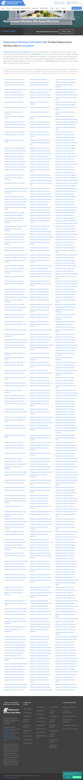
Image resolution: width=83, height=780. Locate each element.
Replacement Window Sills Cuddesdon (66, 186)
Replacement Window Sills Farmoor (14, 159)
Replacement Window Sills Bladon (14, 215)
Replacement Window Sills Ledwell (65, 377)
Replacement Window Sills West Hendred (16, 664)
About (8, 8)
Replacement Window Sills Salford (14, 281)
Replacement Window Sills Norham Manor (42, 373)
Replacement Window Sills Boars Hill (40, 226)
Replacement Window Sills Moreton (40, 82)
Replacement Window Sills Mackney (14, 294)
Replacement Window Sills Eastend (65, 145)
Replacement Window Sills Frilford (65, 442)
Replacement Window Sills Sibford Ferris (41, 271)
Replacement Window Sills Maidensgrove (41, 519)
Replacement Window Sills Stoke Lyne (15, 556)
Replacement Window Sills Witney (39, 292)
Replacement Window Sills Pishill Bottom (67, 458)
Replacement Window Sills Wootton (40, 461)
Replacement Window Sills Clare (39, 132)
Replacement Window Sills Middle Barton (67, 637)
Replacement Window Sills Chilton (65, 289)
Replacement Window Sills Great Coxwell (16, 342)
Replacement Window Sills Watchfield (15, 480)
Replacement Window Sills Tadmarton (41, 127)
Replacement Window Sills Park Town (66, 390)
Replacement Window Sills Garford (40, 514)
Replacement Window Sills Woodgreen (15, 234)
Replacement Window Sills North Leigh (41, 553)
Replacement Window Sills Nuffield (40, 289)
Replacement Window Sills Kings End (65, 490)
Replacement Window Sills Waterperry (66, 653)
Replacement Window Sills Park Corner (66, 664)
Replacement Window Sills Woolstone (66, 221)
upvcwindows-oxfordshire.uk (70, 729)
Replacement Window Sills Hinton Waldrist (42, 345)
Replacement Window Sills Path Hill (40, 307)
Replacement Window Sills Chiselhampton (16, 188)
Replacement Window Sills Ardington (15, 127)
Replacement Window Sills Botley (65, 199)
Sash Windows (28, 712)
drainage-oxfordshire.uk (69, 707)
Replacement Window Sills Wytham (14, 409)
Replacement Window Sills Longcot (65, 534)
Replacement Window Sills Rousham (15, 250)
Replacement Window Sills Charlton (40, 561)
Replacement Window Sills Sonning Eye (15, 428)
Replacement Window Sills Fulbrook (40, 122)
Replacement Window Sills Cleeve (65, 159)
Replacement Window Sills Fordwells (15, 132)
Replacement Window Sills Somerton (66, 453)
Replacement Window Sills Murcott (14, 102)
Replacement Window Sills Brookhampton (42, 592)
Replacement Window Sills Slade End (15, 122)
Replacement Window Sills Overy (64, 592)
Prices (52, 8)
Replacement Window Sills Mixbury (65, 194)
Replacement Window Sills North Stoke (66, 477)
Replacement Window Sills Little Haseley (66, 234)
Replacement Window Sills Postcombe (66, 448)
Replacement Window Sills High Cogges (66, 498)
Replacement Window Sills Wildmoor (65, 603)
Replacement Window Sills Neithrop (14, 677)
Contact (63, 8)
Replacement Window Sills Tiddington (15, 674)
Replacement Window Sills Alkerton (65, 204)
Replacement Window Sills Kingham (65, 134)
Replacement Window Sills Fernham (65, 595)
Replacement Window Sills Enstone (14, 553)
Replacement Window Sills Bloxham (40, 334)
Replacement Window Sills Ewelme (40, 167)
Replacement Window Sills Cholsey (14, 276)
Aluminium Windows (52, 711)
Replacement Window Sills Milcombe (65, 406)
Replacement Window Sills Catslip (65, 521)
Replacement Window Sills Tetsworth (66, 629)
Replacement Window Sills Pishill (39, 501)
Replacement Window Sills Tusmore (40, 395)
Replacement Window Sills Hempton (14, 218)
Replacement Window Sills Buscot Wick (66, 639)
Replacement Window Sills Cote (64, 132)
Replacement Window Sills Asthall (39, 92)
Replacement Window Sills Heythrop (14, 175)
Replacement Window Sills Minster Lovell (16, 255)
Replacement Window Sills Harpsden (65, 263)
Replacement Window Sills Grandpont (15, 82)
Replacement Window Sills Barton (39, 495)
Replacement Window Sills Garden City (15, 495)
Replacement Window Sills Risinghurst (66, 445)
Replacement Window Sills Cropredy (65, 229)
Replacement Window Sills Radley (39, 545)
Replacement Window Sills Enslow (65, 621)
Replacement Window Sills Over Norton (66, 207)
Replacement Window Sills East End (65, 412)
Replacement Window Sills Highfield (65, 82)
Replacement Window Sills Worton (65, 539)
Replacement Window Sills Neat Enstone (66, 348)
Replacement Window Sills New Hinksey (66, 102)
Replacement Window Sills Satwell (65, 202)
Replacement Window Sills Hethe (64, 257)
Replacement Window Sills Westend (40, 550)
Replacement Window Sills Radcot (14, 97)
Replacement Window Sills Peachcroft (41, 215)
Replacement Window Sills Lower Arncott (42, 524)
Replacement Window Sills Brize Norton (66, 156)
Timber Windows (28, 709)
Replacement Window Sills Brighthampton (67, 122)
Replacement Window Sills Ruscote (65, 242)
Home (3, 8)
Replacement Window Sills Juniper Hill (66, 684)
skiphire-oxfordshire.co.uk (70, 716)
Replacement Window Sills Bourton (65, 297)
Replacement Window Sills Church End (15, 324)
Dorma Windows (41, 721)
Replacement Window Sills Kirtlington (15, 148)
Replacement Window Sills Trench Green (41, 531)
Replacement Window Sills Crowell (14, 317)
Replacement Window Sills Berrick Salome (16, 412)
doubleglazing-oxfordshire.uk (70, 725)
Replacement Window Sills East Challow (41, 330)
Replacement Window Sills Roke (39, 370)
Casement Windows (52, 720)
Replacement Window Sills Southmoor (15, 289)
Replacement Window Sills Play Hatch (40, 627)
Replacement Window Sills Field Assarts (41, 97)
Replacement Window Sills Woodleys (15, 487)
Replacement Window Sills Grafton (65, 414)
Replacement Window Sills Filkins (39, 464)
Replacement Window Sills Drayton (40, 401)
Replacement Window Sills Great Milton (15, 348)
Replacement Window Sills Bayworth (65, 624)
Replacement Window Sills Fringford (65, 327)
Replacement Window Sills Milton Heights (16, 684)
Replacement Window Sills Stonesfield (66, 143)
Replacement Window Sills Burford (40, 609)
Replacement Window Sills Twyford (14, 247)
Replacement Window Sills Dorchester (66, 362)
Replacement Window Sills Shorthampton (67, 183)
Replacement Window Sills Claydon (40, 294)
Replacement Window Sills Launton (40, 548)
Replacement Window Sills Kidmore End (15, 404)
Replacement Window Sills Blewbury (40, 340)
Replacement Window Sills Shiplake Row (66, 466)
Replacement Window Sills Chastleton (66, 627)
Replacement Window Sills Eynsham (14, 524)
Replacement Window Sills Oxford (65, 506)
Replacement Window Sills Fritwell (40, 377)
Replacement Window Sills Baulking (14, 666)
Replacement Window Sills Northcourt (15, 383)
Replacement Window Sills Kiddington (66, 148)
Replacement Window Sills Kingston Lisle (41, 417)
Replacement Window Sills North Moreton (67, 180)
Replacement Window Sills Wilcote (65, 342)
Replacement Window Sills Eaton (64, 324)
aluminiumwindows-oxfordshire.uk (68, 720)
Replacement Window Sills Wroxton (40, 247)
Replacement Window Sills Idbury (39, 642)
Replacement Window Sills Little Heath (41, 159)
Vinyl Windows (54, 707)
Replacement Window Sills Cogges (40, 164)
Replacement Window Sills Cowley (40, 655)
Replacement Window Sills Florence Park (41, 265)
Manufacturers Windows (53, 740)
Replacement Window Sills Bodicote (65, 294)
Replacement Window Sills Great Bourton (41, 472)
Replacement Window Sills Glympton (15, 564)
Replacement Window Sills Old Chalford (41, 153)
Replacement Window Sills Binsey (14, 545)
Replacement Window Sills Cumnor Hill (66, 687)
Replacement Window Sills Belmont (65, 116)
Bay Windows (40, 714)
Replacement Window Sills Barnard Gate (41, 304)
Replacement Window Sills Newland (65, 314)
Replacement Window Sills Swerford (65, 572)
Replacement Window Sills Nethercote (15, 601)
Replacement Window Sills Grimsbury (15, 614)
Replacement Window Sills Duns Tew (15, 580)
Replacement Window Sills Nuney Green (66, 480)
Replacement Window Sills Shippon (40, 300)
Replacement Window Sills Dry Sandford (15, 577)
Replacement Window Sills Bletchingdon (15, 370)
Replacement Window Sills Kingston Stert (41, 603)
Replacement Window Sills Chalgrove (66, 137)
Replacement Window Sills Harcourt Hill (15, 226)
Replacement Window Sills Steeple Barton (16, 609)
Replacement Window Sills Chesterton (66, 493)
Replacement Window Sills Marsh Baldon (16, 472)
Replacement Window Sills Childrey (14, 265)
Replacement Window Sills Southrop (65, 519)
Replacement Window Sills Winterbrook (66, 255)
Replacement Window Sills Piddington (66, 545)
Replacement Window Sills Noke (13, 461)
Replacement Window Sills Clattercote (15, 453)
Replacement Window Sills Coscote (65, 553)
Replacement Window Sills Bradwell (65, 365)
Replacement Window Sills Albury (39, 409)
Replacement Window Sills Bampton (65, 367)
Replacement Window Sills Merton (65, 550)
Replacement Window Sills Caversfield (41, 234)
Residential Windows (26, 720)
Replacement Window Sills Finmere (14, 239)
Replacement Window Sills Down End (66, 420)
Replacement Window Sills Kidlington (65, 105)
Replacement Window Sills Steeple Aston (41, 511)
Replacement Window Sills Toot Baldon (41, 577)
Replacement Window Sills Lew (13, 92)
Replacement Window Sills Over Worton (66, 370)
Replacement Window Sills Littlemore (66, 321)
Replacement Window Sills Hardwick (14, 164)
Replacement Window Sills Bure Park (40, 385)
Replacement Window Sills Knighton (14, 373)
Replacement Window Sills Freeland (40, 124)
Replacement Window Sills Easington (66, 247)
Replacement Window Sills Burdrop (14, 237)
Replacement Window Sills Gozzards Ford (42, 383)
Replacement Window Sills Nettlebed (65, 398)
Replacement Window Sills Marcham (14, 448)
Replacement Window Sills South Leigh (15, 611)
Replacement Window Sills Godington (66, 196)
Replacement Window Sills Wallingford (41, 458)
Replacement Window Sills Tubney (40, 156)
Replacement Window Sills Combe (14, 590)
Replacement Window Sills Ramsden (40, 684)
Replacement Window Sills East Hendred (66, 345)
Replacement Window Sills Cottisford (15, 183)
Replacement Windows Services (21, 8)
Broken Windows (41, 732)
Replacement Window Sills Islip (39, 79)
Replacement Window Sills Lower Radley (41, 89)
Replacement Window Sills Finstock (65, 268)
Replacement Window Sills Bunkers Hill (41, 487)
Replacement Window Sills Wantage (40, 564)
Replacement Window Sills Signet (39, 317)
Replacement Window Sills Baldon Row (66, 450)
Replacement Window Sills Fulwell (14, 365)
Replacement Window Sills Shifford (65, 577)
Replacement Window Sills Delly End (65, 307)
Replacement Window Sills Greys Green (15, 639)
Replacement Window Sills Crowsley (40, 380)
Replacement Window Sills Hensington (41, 521)
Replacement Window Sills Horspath (14, 395)
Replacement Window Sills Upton (64, 456)
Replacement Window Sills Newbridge (40, 175)
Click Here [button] (73, 774)
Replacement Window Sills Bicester (14, 531)
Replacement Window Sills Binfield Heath (67, 661)
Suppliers (35, 8)
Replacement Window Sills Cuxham (40, 666)
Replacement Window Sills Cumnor (40, 353)
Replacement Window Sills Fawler (39, 601)
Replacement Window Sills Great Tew (15, 362)
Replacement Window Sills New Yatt (14, 79)
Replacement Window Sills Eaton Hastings (67, 580)
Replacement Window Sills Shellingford (15, 398)
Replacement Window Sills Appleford (15, 169)
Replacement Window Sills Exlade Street (66, 177)
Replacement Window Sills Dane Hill (14, 401)
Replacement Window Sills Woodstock (66, 674)
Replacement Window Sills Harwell (14, 534)
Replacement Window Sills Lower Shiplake (42, 237)
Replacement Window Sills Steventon (66, 191)
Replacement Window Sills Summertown (41, 442)
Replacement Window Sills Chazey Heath (16, 521)
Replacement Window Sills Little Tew (15, 196)
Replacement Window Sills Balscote (14, 292)
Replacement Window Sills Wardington (66, 611)
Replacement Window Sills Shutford (65, 350)
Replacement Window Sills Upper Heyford (42, 177)
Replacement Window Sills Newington (15, 566)
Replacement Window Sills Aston (39, 204)
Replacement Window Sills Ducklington (41, 658)
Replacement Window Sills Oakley (39, 268)
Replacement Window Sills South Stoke (66, 119)
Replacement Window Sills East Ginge (15, 161)
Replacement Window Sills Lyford (65, 140)
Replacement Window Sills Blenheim (14, 283)
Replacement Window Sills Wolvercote (41, 398)
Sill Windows (40, 711)
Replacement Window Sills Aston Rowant (67, 672)
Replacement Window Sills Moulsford (15, 95)
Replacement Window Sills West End (65, 212)
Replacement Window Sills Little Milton (41, 480)
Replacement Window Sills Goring (65, 587)
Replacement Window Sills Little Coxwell (66, 223)
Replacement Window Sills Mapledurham (66, 188)
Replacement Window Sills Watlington (15, 475)
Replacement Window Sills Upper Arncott (16, 385)
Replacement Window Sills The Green (66, 237)
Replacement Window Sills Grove (14, 506)
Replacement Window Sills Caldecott (15, 153)
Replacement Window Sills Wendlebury (66, 210)
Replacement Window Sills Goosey (40, 314)
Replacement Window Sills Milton (14, 310)
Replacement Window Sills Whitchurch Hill (42, 542)
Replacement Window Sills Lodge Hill (15, 637)
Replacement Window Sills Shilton (39, 645)
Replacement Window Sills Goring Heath (15, 569)
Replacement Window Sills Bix (13, 655)
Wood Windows (54, 716)
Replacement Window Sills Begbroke (40, 390)
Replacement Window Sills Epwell (39, 85)
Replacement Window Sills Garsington (15, 669)
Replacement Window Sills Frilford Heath (67, 531)
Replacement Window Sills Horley (65, 151)
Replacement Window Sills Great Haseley (67, 95)
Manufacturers (44, 8)
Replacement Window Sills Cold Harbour (41, 587)
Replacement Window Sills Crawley (14, 345)
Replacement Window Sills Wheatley (65, 92)
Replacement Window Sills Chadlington (66, 175)
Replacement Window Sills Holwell (65, 404)
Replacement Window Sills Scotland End (66, 286)
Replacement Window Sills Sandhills (65, 425)
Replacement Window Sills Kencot (40, 112)
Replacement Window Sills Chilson (65, 172)
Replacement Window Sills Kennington (41, 95)
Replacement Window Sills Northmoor (41, 140)
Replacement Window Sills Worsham (65, 464)
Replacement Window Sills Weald (65, 380)
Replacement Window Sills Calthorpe (15, 642)
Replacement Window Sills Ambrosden (15, 417)
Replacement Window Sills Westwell (40, 674)
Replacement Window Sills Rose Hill (65, 598)
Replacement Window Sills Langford (40, 445)
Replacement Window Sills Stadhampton (16, 167)
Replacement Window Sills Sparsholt (40, 435)
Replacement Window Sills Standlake (15, 212)
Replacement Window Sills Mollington (15, 618)
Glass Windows (28, 736)
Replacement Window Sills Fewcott (65, 487)
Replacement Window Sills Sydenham (15, 574)
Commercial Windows (26, 726)
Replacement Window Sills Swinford (65, 409)
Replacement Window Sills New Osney (15, 151)
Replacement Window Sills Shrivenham (41, 466)
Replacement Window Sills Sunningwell (15, 645)
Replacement (27, 716)
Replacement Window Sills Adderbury (66, 79)
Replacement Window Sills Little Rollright (66, 164)
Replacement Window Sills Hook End (40, 621)
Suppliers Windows (52, 735)
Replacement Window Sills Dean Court (66, 590)
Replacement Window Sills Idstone (40, 618)
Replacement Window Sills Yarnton (40, 202)
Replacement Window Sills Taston (40, 677)
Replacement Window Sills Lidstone (65, 226)
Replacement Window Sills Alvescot (14, 85)
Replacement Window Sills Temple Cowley (67, 618)
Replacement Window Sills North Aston (41, 151)
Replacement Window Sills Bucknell (40, 664)
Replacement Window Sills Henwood (15, 445)
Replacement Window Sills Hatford (65, 524)
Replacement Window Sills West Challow (41, 337)
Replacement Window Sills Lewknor (40, 637)
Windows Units (41, 728)
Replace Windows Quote (41, 736)
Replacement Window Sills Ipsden (39, 606)
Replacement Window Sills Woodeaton (15, 464)
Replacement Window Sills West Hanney (66, 537)
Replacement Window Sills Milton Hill (65, 124)
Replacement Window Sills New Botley (41, 194)
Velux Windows (41, 718)
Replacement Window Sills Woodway (40, 624)
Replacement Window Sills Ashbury (40, 148)
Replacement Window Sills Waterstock (15, 204)
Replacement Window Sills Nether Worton (16, 199)
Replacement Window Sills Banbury (65, 548)
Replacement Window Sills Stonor (65, 677)
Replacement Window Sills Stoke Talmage (67, 395)
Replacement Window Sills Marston (14, 156)
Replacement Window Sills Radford (40, 250)
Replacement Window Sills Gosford (65, 153)
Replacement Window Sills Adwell (65, 383)
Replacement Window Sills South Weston (67, 393)
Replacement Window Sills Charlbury (40, 469)
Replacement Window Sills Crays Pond (15, 511)
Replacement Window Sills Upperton (65, 690)
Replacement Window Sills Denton (65, 169)
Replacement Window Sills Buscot (14, 458)
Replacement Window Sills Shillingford (41, 274)
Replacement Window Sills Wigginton (15, 425)
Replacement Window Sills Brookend (65, 161)
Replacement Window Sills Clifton (65, 495)
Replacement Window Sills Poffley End (41, 207)
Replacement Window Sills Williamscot (41, 255)
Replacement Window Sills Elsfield (40, 639)
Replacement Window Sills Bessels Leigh (16, 107)
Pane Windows (41, 707)
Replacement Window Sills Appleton (40, 574)
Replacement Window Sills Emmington (15, 124)
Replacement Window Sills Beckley (14, 539)
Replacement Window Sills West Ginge (41, 276)
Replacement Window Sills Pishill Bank (66, 650)
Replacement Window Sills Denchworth (41, 650)
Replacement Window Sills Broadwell (15, 650)
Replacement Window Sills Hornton (40, 281)
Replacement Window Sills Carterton (65, 334)
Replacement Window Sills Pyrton (14, 442)
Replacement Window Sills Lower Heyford (67, 461)
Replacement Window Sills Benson (40, 362)
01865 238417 (61, 3)
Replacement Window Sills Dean (39, 229)
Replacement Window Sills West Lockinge (67, 606)
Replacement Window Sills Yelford (40, 539)
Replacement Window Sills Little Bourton (66, 281)
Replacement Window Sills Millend (39, 425)
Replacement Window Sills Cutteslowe (66, 292)
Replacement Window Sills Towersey (15, 134)
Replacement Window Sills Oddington (66, 304)
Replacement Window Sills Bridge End (66, 231)
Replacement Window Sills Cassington (41, 653)
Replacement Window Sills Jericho (65, 245)
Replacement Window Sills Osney (14, 321)
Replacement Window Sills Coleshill (65, 260)
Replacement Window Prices (53, 746)
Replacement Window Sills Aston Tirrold (15, 89)
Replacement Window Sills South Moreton (67, 658)
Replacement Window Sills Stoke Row (66, 340)
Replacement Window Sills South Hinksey (67, 601)
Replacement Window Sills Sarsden (40, 672)
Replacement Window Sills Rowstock (15, 490)
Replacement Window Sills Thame (40, 297)
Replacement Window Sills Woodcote (66, 417)
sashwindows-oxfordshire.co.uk (67, 711)
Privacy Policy (15, 777)
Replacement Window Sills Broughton (66, 422)
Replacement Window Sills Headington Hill (16, 340)
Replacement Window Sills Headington (15, 498)
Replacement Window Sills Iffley (39, 503)
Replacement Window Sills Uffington (40, 107)
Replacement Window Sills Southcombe (41, 690)
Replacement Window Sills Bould (39, 498)
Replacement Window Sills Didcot (65, 609)
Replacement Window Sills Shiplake (65, 435)
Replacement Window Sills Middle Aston (66, 428)
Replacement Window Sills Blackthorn (40, 212)
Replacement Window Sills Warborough (15, 307)
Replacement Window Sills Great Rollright (16, 687)
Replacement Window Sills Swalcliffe (15, 304)
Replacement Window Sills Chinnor (65, 569)
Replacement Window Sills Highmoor (40, 590)
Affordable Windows (52, 726)
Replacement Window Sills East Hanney (66, 511)
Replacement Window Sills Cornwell (40, 191)
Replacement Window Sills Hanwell (65, 645)
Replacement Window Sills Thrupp (65, 642)
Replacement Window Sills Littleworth (15, 627)
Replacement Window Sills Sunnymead (66, 265)
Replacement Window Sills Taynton (65, 167)
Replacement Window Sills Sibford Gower (67, 509)
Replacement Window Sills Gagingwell (15, 647)
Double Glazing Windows (27, 731)
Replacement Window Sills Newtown (65, 647)
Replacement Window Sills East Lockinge (16, 257)
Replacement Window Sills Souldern (40, 188)
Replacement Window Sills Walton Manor (41, 196)
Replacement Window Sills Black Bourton (67, 501)
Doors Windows (28, 739)
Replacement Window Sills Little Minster (41, 231)
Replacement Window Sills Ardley (14, 587)
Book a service (77, 8)
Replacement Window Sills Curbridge (40, 239)
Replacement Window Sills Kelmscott (66, 218)
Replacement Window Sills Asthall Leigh (15, 330)
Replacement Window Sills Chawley (65, 669)
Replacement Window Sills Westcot (14, 680)
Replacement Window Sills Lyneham (40, 257)
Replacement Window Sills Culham (65, 401)
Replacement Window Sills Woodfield (40, 687)
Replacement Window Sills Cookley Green (67, 475)
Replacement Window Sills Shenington (66, 666)
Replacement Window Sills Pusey (65, 271)
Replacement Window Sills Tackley (14, 690)
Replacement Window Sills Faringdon (40, 669)
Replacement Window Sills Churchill (65, 655)
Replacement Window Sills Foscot (40, 342)
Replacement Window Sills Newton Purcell (16, 561)
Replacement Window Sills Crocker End (41, 614)
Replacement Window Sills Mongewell (15, 542)
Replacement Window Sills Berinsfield (40, 566)
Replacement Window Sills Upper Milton (41, 647)
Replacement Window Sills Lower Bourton (42, 422)
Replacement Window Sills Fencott (40, 661)
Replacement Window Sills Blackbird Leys (67, 283)
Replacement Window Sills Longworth (41, 420)
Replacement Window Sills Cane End (65, 503)
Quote (57, 8)
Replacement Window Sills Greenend (40, 161)
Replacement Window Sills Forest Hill (15, 314)
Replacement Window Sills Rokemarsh (41, 611)
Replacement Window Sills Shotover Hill (66, 561)
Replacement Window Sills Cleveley (14, 483)
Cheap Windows (41, 725)
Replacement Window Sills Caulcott (40, 210)
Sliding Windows (54, 731)
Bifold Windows (28, 743)
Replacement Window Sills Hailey (64, 558)
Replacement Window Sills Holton (65, 215)
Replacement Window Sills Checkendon (66, 564)
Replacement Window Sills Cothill (14, 653)
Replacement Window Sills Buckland (40, 393)
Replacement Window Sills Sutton (39, 321)
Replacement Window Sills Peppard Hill (41, 180)
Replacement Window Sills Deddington (41, 199)
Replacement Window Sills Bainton (14, 672)
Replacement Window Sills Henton (65, 574)
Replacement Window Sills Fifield (64, 469)
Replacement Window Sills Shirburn (14, 519)
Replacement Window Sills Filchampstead (67, 274)
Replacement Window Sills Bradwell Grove (67, 89)
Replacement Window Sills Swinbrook (66, 566)
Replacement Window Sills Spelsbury (15, 268)
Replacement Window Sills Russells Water (16, 297)
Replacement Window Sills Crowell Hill (66, 542)
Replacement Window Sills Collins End (41, 218)
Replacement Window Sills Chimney (65, 337)
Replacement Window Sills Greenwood (66, 239)
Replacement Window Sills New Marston (66, 472)
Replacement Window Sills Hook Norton (15, 202)
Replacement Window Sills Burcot (65, 556)
